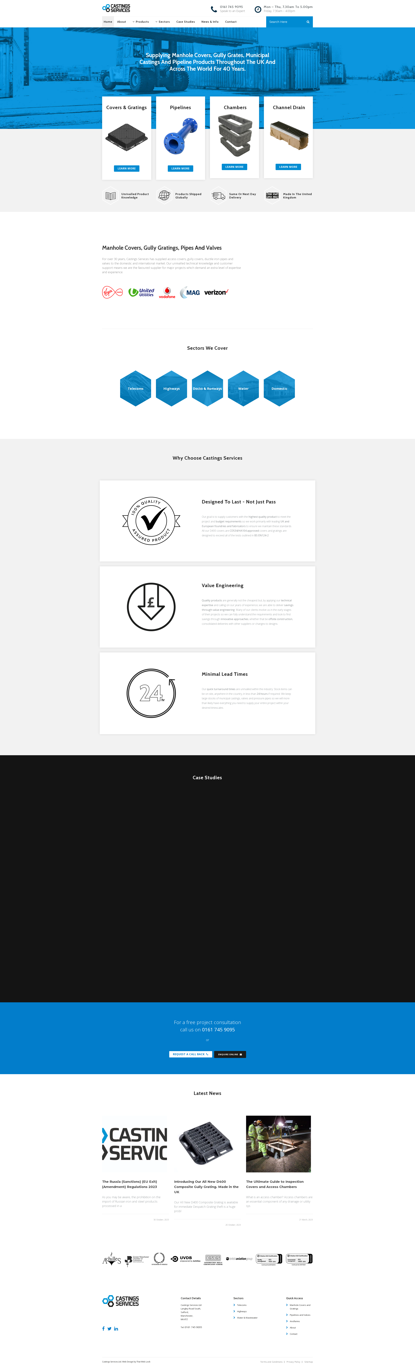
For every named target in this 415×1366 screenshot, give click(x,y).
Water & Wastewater (247, 1317)
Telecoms (135, 388)
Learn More (127, 168)
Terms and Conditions (271, 1361)
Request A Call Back (189, 1054)
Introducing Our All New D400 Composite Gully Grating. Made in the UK (206, 1187)
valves (214, 247)
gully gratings (161, 247)
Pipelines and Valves (300, 1314)
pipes (187, 247)
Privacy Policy (293, 1361)
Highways (171, 388)
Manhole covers (121, 247)
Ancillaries (295, 1321)
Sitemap (308, 1361)
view (163, 842)
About (293, 1327)
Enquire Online (228, 1054)
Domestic (279, 388)
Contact (293, 1333)
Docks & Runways (207, 388)
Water (243, 388)
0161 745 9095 (231, 7)
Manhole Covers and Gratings (300, 1307)
